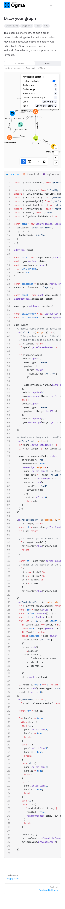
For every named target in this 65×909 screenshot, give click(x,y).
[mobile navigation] (60, 5)
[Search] (51, 5)
